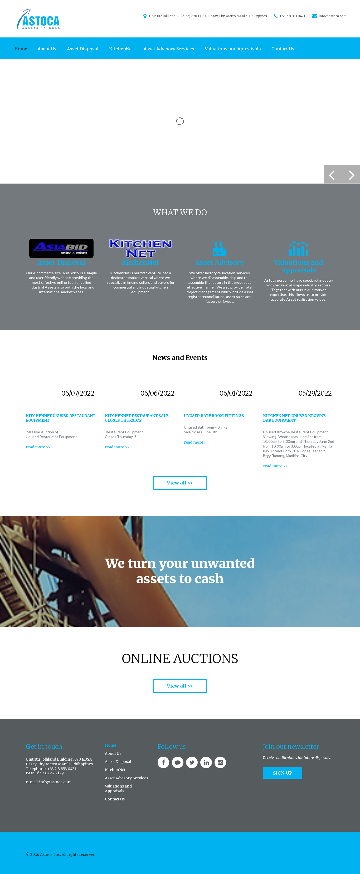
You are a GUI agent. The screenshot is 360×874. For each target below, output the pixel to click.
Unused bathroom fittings (214, 415)
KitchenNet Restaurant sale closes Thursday (136, 418)
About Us (47, 48)
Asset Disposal (83, 48)
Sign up (282, 773)
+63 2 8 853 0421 (292, 16)
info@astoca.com (333, 16)
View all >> (180, 483)
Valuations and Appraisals (233, 48)
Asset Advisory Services (169, 48)
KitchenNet (121, 48)
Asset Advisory (219, 262)
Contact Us (282, 48)
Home (20, 48)
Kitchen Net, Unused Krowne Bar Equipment (294, 418)
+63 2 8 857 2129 (49, 773)
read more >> (38, 447)
